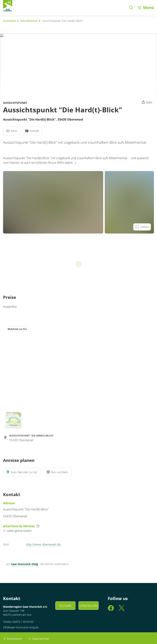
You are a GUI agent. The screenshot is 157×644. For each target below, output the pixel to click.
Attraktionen (29, 21)
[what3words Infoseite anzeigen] (37, 526)
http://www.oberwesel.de (43, 544)
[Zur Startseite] (7, 6)
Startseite (9, 21)
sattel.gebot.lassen (17, 531)
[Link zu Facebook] (111, 610)
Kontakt (65, 605)
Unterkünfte (88, 605)
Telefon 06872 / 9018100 (18, 622)
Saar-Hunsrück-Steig (24, 564)
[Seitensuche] (131, 8)
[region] (78, 376)
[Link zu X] (122, 610)
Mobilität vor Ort (17, 329)
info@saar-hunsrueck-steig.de (21, 627)
